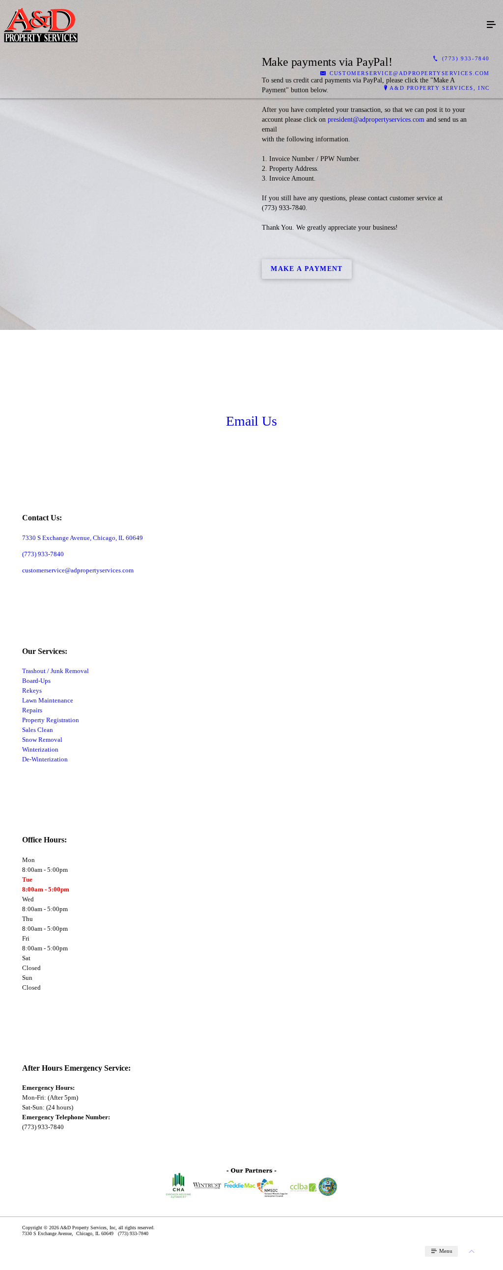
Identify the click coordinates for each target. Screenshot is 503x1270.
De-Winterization (45, 759)
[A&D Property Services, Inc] (241, 25)
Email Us (251, 421)
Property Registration (50, 720)
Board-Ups (36, 680)
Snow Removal (42, 739)
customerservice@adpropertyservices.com (78, 570)
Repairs (32, 710)
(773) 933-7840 (43, 554)
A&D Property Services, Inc (440, 88)
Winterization (40, 749)
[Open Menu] (491, 25)
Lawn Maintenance (47, 700)
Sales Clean (37, 729)
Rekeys (32, 690)
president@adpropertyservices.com (376, 119)
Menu (445, 1251)
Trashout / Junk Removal (55, 671)
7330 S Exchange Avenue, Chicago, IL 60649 (82, 537)
